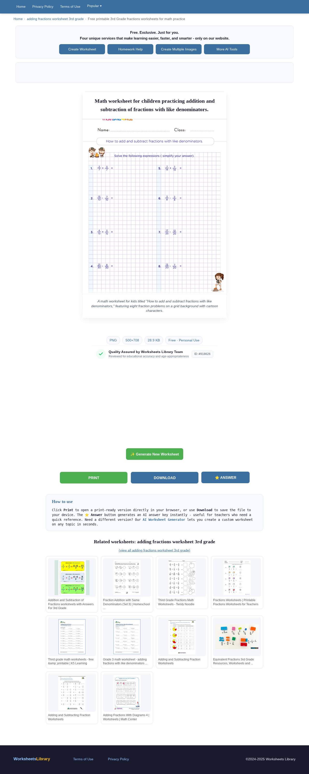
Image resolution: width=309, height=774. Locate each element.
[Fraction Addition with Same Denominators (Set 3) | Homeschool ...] (127, 577)
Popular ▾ (94, 6)
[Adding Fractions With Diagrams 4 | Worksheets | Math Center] (127, 692)
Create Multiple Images (179, 49)
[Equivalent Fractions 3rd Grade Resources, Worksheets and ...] (237, 636)
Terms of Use (70, 6)
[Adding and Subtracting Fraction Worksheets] (182, 636)
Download (165, 478)
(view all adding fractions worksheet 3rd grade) (154, 550)
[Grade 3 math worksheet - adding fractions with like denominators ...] (127, 636)
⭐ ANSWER (225, 477)
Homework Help (130, 49)
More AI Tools (227, 49)
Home (21, 6)
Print (93, 478)
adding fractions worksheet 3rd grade (55, 19)
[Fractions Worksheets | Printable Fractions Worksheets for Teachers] (237, 577)
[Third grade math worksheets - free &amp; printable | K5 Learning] (72, 636)
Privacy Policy (42, 6)
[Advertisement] (154, 405)
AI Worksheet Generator (164, 520)
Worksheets (32, 759)
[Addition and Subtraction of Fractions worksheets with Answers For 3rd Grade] (72, 577)
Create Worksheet (82, 49)
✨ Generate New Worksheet (154, 454)
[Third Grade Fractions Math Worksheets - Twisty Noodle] (182, 577)
